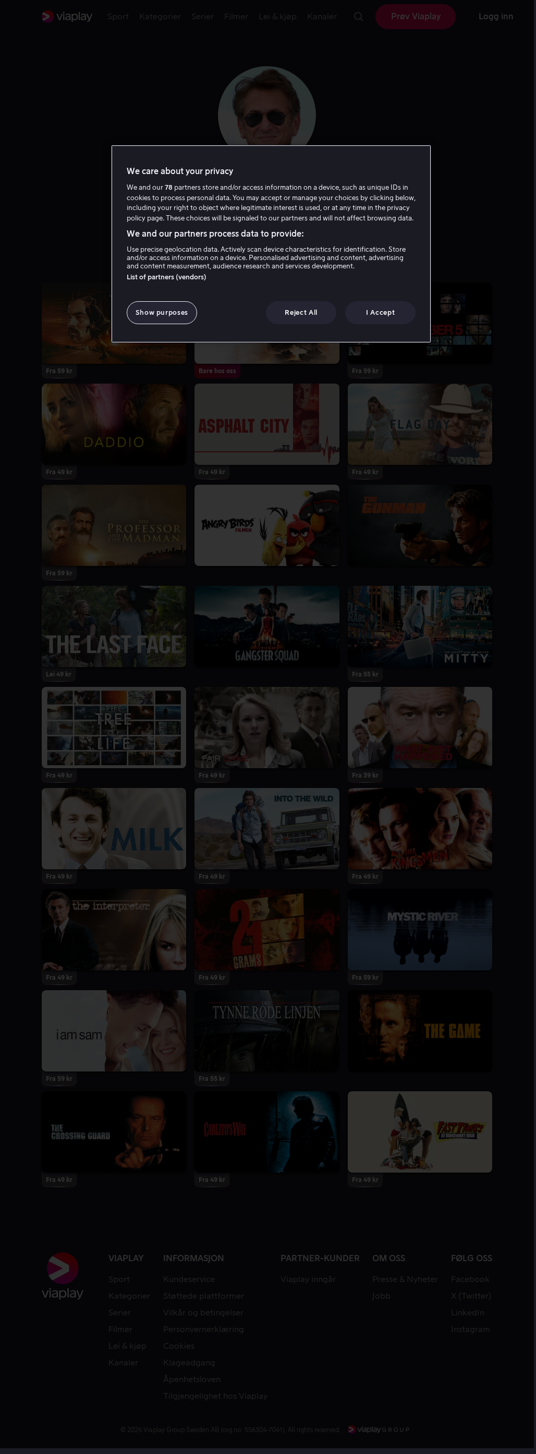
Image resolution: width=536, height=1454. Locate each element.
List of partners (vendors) (166, 277)
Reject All (301, 312)
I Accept (380, 312)
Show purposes (162, 312)
